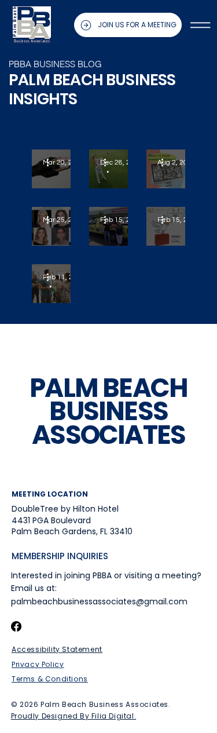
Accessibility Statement (57, 649)
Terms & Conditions (50, 679)
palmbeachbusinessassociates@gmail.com (99, 601)
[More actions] (51, 163)
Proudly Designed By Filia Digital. (73, 716)
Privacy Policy (38, 664)
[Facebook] (16, 626)
